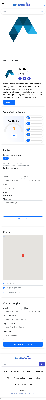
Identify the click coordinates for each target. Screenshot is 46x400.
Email (5, 177)
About (5, 60)
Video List (40, 371)
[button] (23, 256)
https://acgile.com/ (14, 288)
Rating (6, 192)
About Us (15, 371)
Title (5, 184)
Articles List (27, 371)
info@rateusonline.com (24, 393)
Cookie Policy (34, 378)
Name (26, 177)
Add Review (23, 218)
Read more (9, 102)
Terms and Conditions (23, 384)
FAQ (8, 378)
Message (7, 199)
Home (4, 371)
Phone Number (9, 316)
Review (15, 60)
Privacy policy (19, 378)
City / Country (9, 323)
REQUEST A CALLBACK (23, 344)
